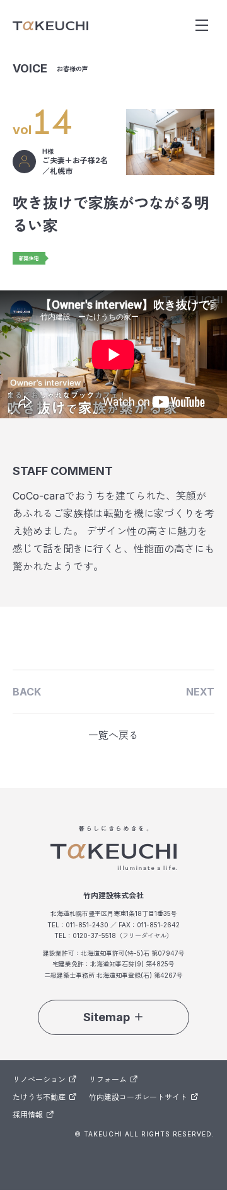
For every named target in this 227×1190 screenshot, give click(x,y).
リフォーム (108, 1079)
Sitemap (106, 1017)
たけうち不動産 (39, 1097)
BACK (27, 691)
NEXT (200, 691)
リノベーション (39, 1079)
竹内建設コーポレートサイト (138, 1097)
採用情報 (28, 1114)
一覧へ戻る (113, 735)
